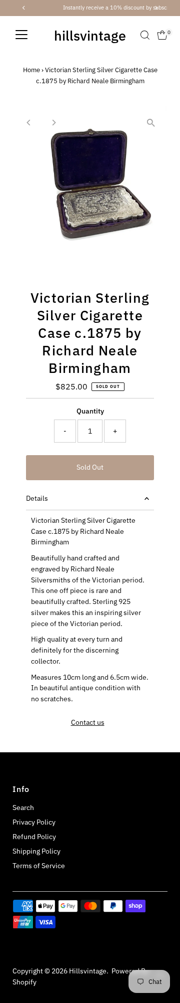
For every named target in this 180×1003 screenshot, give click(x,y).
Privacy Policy (34, 822)
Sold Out (90, 467)
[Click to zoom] (151, 122)
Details (37, 498)
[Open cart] (162, 35)
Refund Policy (34, 836)
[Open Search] (145, 35)
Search (23, 807)
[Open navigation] (21, 35)
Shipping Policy (36, 851)
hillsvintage (90, 35)
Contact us (87, 722)
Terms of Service (38, 865)
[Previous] (29, 122)
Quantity (90, 411)
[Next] (53, 122)
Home (31, 70)
